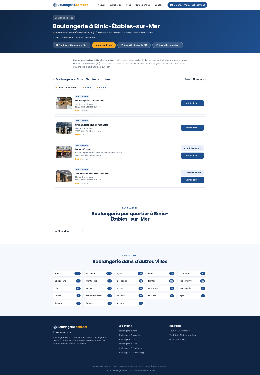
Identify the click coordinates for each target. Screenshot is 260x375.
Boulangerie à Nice (128, 343)
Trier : (188, 79)
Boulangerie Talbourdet (89, 100)
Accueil (101, 5)
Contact (159, 5)
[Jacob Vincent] (64, 152)
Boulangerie (73, 5)
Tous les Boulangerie (179, 330)
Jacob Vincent (84, 149)
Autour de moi (105, 45)
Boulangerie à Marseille (130, 335)
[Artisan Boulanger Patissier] (64, 128)
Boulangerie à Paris (128, 330)
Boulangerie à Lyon (128, 339)
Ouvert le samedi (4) (169, 45)
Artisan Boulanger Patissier (91, 125)
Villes (128, 5)
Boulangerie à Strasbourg (131, 352)
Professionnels (142, 5)
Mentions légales (100, 366)
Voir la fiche (191, 103)
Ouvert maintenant (67, 87)
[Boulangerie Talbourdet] (64, 103)
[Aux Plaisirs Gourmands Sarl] (64, 176)
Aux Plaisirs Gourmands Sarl (92, 173)
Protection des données (139, 366)
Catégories (115, 5)
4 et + (88, 87)
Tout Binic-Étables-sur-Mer (73, 45)
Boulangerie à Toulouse (130, 348)
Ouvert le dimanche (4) (135, 45)
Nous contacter (177, 339)
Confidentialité (120, 366)
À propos (155, 366)
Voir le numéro (194, 148)
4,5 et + (102, 87)
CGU (111, 366)
